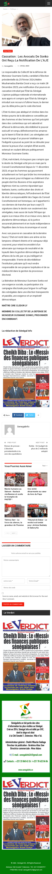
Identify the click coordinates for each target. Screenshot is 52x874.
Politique (8, 51)
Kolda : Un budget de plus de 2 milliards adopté (38, 448)
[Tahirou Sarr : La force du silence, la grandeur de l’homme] (14, 510)
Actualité (11, 475)
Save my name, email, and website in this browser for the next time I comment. (25, 597)
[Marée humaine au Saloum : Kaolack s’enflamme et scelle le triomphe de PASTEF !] (14, 480)
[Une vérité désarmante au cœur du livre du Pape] (37, 480)
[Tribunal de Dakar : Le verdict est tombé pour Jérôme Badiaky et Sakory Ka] (37, 510)
